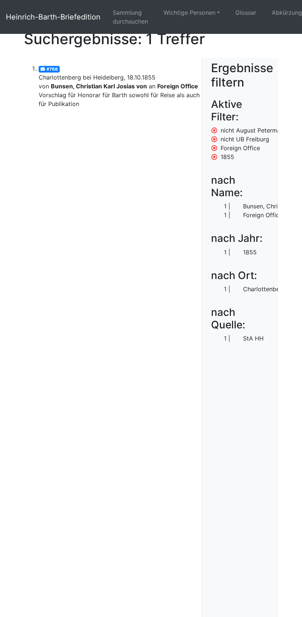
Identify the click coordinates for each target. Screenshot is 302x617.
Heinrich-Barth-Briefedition (53, 17)
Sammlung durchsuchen (130, 17)
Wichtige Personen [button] (189, 12)
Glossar (245, 12)
